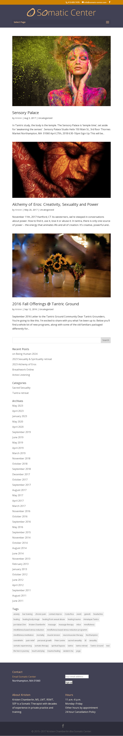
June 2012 (17, 579)
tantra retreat (81, 645)
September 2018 (21, 469)
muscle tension (53, 635)
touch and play (38, 651)
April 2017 (18, 500)
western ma (68, 651)
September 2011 (21, 590)
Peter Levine (60, 640)
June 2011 (17, 600)
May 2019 (17, 442)
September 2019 (21, 432)
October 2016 (19, 516)
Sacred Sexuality (21, 387)
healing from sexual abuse (53, 619)
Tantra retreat (20, 393)
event (79, 614)
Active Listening (21, 374)
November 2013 (21, 558)
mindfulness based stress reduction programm (67, 630)
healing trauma (74, 619)
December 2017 (21, 474)
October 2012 (19, 574)
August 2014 (19, 548)
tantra (70, 645)
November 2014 (21, 537)
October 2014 (19, 542)
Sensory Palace (25, 112)
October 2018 (19, 463)
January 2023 (19, 416)
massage (52, 624)
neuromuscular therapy (73, 635)
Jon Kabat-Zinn (20, 624)
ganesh (87, 614)
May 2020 (17, 421)
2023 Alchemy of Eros (24, 364)
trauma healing (54, 651)
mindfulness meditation (24, 635)
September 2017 (21, 484)
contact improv (55, 614)
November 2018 (21, 458)
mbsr (78, 624)
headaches (98, 614)
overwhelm (18, 640)
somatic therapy (41, 645)
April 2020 (18, 426)
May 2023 (17, 405)
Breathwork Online (23, 369)
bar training (27, 614)
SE (85, 640)
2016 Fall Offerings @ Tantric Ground (45, 303)
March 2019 (19, 453)
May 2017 (17, 495)
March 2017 (19, 506)
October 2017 (19, 479)
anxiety (17, 614)
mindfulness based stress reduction (29, 630)
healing (17, 619)
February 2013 (20, 564)
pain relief (30, 640)
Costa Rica (69, 614)
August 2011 (19, 595)
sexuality (93, 640)
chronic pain (40, 614)
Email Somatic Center (24, 676)
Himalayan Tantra (91, 619)
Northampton (92, 635)
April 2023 (18, 411)
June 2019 (17, 437)
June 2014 (17, 553)
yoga (78, 651)
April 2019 (18, 448)
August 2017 (19, 490)
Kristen (18, 118)
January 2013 (19, 569)
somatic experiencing (23, 645)
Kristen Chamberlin (37, 624)
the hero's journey (21, 651)
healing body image (31, 619)
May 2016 (17, 527)
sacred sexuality (75, 640)
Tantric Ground (96, 645)
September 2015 (21, 532)
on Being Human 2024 (24, 353)
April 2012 (18, 585)
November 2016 (21, 511)
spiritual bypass (58, 645)
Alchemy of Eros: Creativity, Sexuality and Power (55, 204)
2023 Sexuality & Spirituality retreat (32, 359)
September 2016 (21, 521)
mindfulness (89, 624)
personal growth (45, 640)
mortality (40, 635)
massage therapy (66, 624)
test (108, 645)
